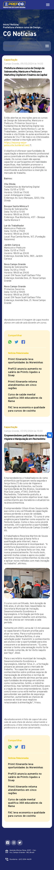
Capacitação (10, 60)
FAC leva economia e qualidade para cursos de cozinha (26, 409)
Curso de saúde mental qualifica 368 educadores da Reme (25, 398)
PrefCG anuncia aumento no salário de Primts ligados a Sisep (25, 372)
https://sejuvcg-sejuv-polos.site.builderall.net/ (17, 144)
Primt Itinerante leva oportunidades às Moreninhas (25, 361)
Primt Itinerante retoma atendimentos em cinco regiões (22, 385)
